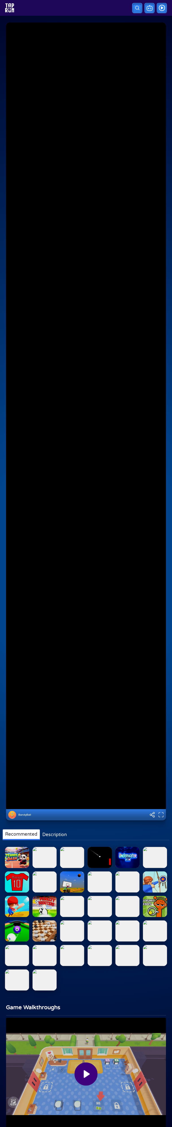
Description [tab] (54, 834)
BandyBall (24, 814)
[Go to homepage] (9, 7)
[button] (137, 8)
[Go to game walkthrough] (162, 8)
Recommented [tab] (21, 834)
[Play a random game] (149, 8)
